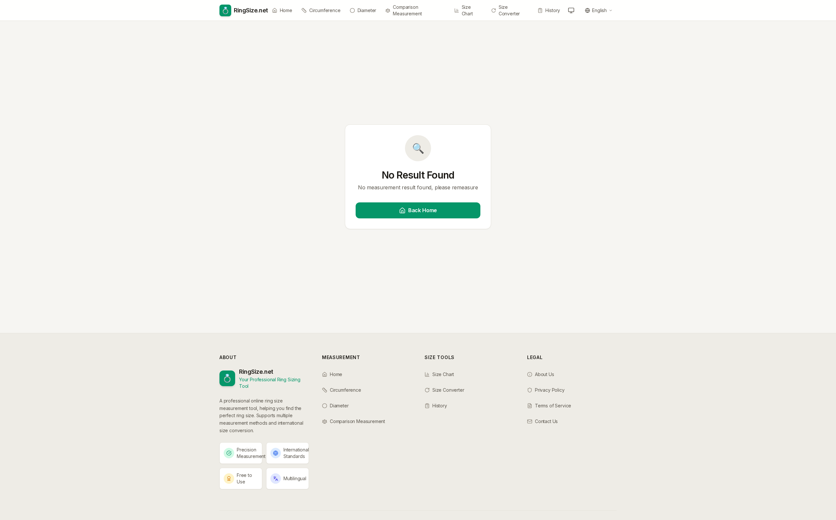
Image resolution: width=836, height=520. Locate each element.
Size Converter (509, 10)
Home (286, 10)
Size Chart (467, 10)
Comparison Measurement (407, 10)
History (552, 10)
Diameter (367, 10)
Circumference (325, 10)
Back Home (422, 210)
